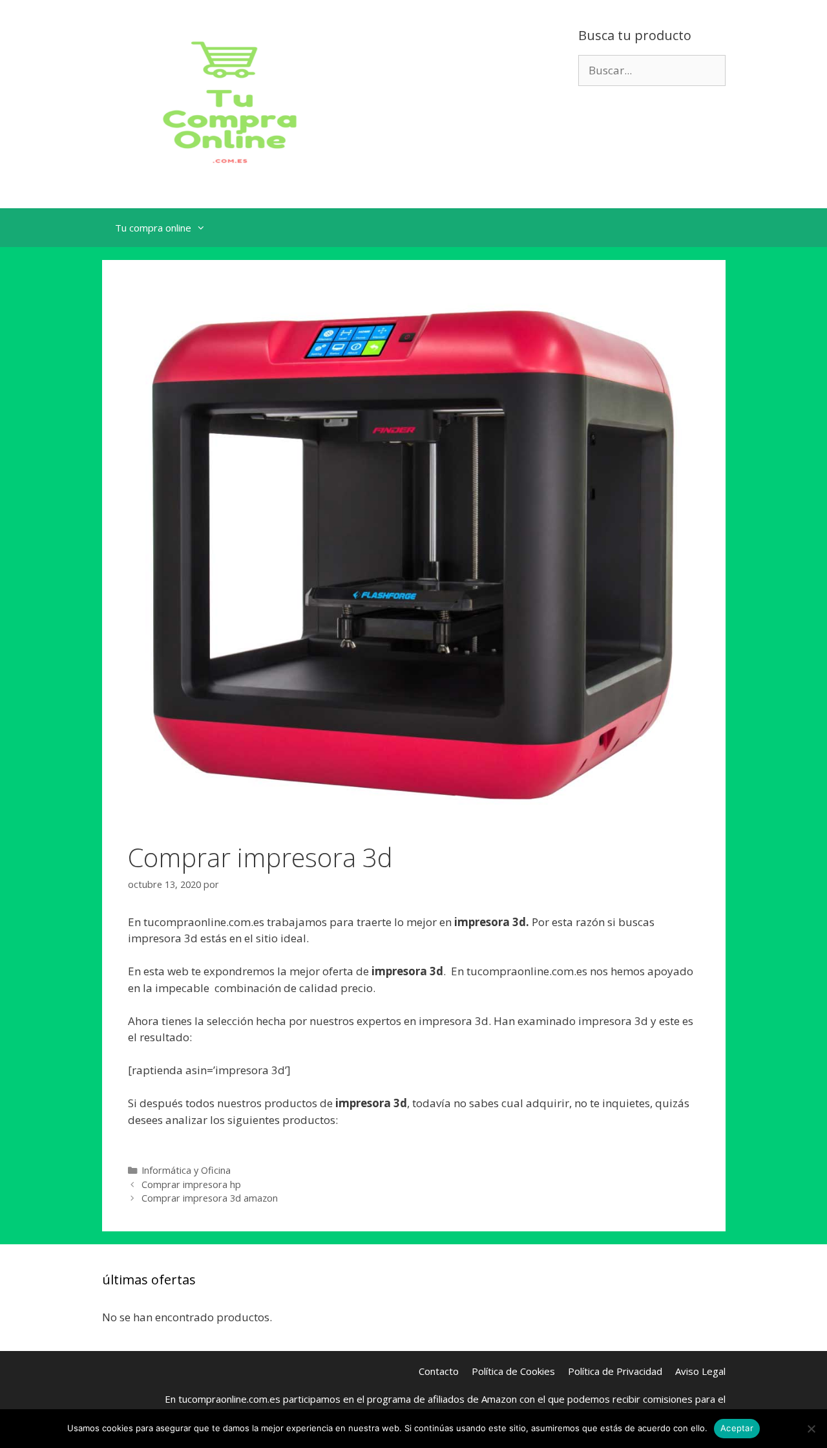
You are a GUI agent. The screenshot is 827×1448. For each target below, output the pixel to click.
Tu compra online (153, 227)
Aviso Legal (700, 1371)
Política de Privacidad (615, 1371)
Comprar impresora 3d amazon (209, 1198)
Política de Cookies (513, 1371)
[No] (810, 1428)
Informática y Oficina (186, 1170)
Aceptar (736, 1428)
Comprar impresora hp (191, 1184)
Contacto (439, 1371)
